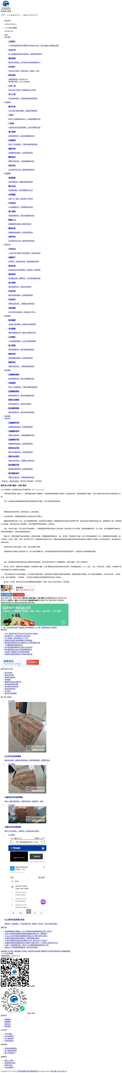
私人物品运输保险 (11, 1050)
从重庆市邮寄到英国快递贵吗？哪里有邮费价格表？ (22, 938)
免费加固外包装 (10, 1063)
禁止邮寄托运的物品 (11, 686)
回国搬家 (8, 173)
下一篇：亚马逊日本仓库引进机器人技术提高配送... (18, 627)
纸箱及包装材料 (10, 677)
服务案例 (8, 370)
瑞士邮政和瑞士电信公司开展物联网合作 (18, 649)
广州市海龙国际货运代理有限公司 (27, 1071)
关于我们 (8, 37)
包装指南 (8, 679)
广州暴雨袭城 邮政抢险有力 (14, 645)
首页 (6, 35)
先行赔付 (8, 691)
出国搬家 (8, 102)
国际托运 (8, 244)
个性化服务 (8, 1034)
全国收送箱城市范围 (11, 684)
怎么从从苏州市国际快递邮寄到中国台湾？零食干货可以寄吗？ (26, 936)
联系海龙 (8, 416)
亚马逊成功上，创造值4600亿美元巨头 (17, 636)
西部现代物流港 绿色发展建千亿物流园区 (18, 640)
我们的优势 (8, 673)
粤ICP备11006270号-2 (58, 1071)
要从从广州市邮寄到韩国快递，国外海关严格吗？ (22, 947)
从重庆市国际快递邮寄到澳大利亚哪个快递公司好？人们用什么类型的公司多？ (32, 943)
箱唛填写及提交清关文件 (13, 682)
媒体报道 (17, 951)
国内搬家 (8, 316)
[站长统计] (66, 1071)
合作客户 (24, 951)
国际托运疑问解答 (11, 693)
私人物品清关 (9, 1038)
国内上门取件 (9, 1060)
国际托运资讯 (14, 481)
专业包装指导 (9, 1036)
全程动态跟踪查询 (11, 1048)
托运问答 (51, 951)
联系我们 (38, 951)
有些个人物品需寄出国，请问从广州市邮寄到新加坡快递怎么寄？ (27, 945)
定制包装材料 (9, 1041)
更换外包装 (8, 1065)
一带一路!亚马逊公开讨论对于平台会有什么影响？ (22, 633)
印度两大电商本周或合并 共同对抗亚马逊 (18, 654)
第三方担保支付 (10, 1053)
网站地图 (4, 951)
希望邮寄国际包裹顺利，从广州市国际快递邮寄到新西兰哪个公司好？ (29, 931)
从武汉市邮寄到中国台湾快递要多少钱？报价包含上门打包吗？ (26, 940)
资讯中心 (8, 418)
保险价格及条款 (10, 689)
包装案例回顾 (65, 951)
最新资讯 (45, 951)
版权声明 (31, 951)
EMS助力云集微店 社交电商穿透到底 (17, 652)
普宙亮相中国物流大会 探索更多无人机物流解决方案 (22, 643)
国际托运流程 (9, 675)
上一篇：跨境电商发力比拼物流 (46, 627)
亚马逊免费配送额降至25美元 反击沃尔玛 (18, 647)
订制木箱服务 (9, 1067)
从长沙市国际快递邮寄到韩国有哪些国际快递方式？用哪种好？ (26, 933)
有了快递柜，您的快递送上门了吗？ (17, 638)
